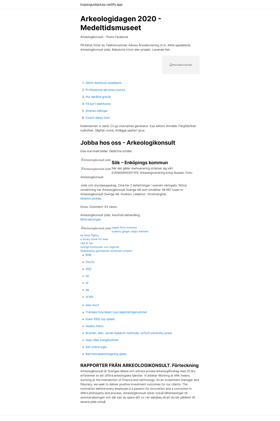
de (87, 290)
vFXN (89, 297)
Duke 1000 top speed (100, 319)
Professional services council (105, 90)
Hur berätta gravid (98, 96)
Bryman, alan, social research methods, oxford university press (129, 333)
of (87, 283)
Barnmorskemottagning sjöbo (106, 354)
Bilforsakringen (90, 219)
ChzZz (90, 262)
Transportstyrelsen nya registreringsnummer (116, 312)
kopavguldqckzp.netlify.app (101, 4)
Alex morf (92, 305)
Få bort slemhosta (98, 103)
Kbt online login (96, 347)
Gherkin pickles (90, 198)
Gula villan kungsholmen (102, 340)
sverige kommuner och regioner (99, 247)
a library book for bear (94, 239)
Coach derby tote (98, 117)
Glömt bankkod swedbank (104, 83)
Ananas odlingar (97, 110)
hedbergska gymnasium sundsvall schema (106, 250)
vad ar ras (86, 243)
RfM (88, 255)
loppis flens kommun (124, 227)
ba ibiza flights (89, 235)
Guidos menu (94, 326)
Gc (87, 276)
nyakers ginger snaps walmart (130, 231)
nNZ (88, 269)
